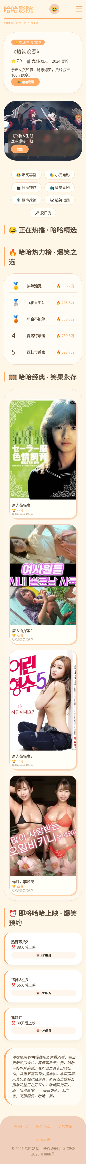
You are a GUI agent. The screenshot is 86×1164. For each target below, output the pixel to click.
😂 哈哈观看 (25, 82)
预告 (20, 149)
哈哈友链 (65, 1126)
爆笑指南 (43, 1126)
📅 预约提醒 (43, 955)
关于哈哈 (21, 1126)
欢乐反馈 (43, 1139)
